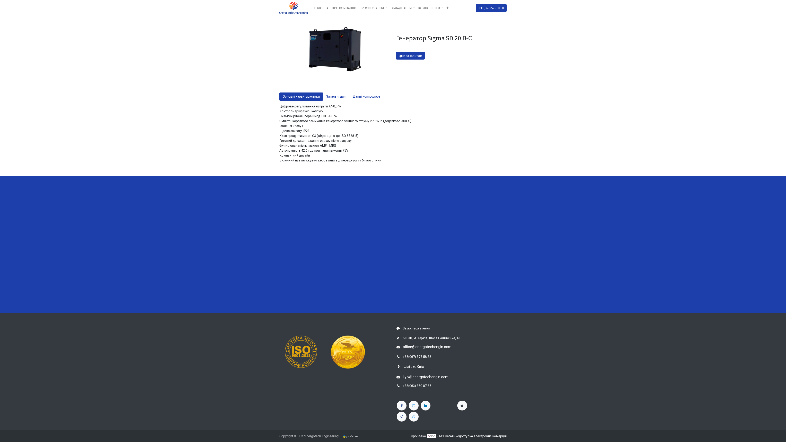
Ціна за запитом (410, 56)
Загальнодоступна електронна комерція (476, 436)
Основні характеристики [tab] (301, 96)
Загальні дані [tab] (336, 96)
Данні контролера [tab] (366, 96)
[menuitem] (321, 8)
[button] (448, 8)
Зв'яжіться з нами (416, 328)
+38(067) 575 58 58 (491, 8)
